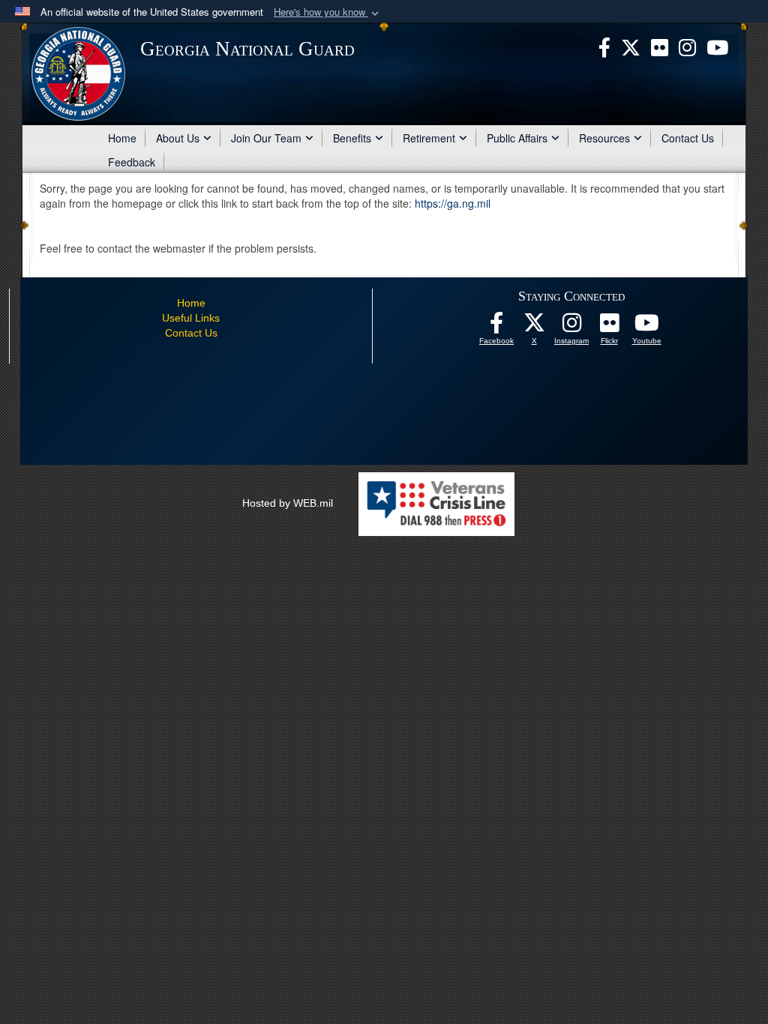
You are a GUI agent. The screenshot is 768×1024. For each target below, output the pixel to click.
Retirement (429, 137)
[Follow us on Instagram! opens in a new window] (571, 327)
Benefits (352, 137)
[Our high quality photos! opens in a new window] (609, 327)
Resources (604, 137)
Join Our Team (266, 137)
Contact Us (688, 137)
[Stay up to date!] (496, 327)
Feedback (131, 161)
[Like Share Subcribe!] (646, 327)
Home (122, 137)
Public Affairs (517, 137)
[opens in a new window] (659, 45)
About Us (178, 137)
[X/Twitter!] (534, 327)
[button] (328, 12)
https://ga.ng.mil (452, 203)
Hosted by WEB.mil (287, 503)
